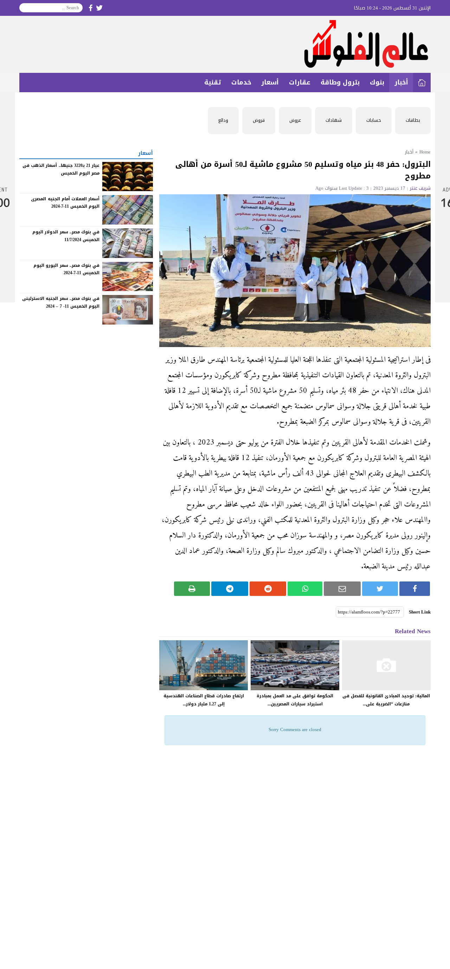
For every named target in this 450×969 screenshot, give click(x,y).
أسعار (270, 82)
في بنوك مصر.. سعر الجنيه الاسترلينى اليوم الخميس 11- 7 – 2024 (60, 302)
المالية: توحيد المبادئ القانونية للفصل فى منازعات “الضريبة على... (386, 700)
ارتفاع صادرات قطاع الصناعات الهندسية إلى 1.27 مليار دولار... (203, 700)
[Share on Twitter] (380, 588)
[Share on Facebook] (414, 588)
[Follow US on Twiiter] (99, 8)
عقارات (299, 82)
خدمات (241, 82)
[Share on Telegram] (229, 588)
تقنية (212, 82)
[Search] (25, 8)
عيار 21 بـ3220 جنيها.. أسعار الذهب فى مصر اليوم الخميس (60, 169)
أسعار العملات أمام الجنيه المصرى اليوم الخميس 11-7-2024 (65, 202)
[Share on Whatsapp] (305, 588)
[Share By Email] (342, 588)
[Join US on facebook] (90, 8)
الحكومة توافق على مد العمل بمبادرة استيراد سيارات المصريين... (295, 700)
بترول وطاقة (340, 82)
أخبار (401, 82)
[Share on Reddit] (268, 588)
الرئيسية (422, 82)
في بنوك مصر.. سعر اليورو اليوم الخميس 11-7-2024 (66, 269)
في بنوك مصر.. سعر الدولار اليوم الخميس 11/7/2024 (65, 236)
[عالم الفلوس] (225, 44)
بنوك (377, 82)
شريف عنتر (420, 188)
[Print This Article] (192, 588)
